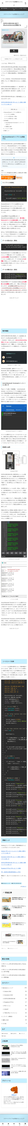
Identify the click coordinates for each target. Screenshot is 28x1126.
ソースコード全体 (8, 128)
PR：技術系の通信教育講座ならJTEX (11, 872)
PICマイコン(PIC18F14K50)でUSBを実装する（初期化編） (13, 976)
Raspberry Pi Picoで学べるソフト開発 (11, 868)
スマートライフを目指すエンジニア (14, 3)
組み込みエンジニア (6, 883)
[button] (14, 51)
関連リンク (6, 130)
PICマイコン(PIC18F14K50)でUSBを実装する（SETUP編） (13, 970)
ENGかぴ (14, 1095)
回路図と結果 (9, 126)
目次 (12, 109)
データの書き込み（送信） (12, 118)
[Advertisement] (14, 313)
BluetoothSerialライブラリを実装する (12, 112)
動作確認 (6, 120)
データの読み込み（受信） (12, 116)
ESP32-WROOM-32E (17, 883)
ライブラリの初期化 (10, 114)
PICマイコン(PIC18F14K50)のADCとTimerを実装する (13, 965)
